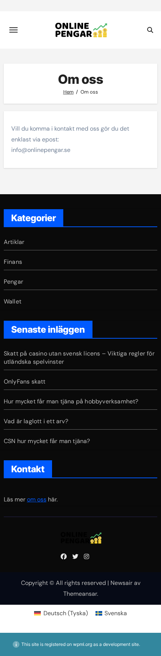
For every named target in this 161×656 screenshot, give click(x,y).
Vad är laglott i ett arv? (36, 421)
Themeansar (80, 594)
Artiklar (14, 242)
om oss (36, 499)
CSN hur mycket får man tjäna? (47, 441)
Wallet (12, 301)
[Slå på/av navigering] (13, 29)
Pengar (13, 282)
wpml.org (82, 644)
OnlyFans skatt (25, 381)
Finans (13, 262)
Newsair (121, 583)
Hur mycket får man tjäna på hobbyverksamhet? (71, 401)
